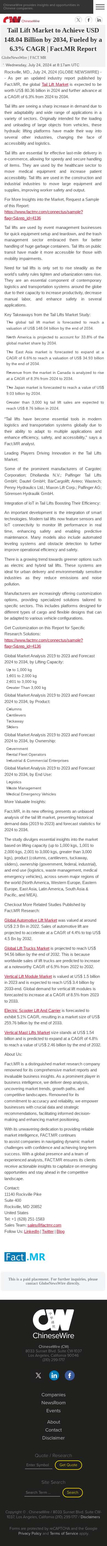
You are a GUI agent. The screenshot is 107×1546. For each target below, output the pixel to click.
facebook (88, 20)
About (53, 1422)
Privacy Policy (29, 1533)
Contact (53, 1430)
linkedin (99, 20)
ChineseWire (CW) (54, 1346)
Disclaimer (53, 1438)
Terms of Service (64, 1533)
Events (53, 1411)
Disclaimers (90, 1517)
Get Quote (68, 1465)
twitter (78, 20)
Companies (53, 1395)
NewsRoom (53, 1403)
